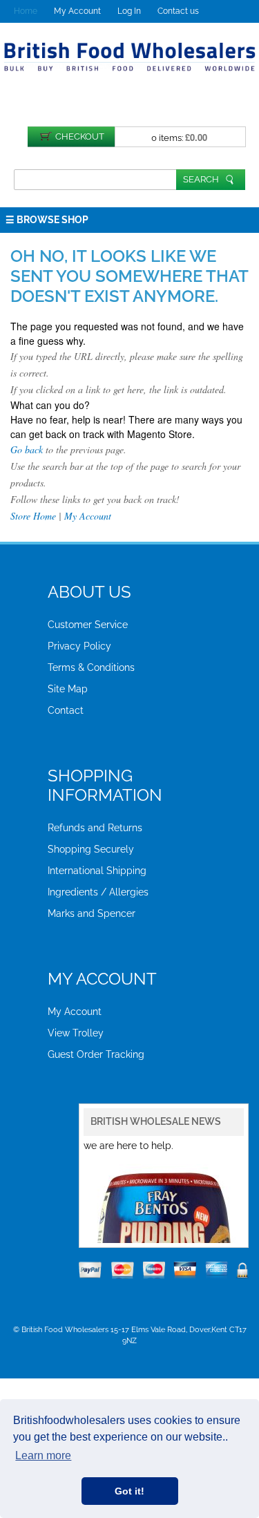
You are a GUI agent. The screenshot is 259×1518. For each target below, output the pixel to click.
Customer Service (88, 624)
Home (25, 11)
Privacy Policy (79, 646)
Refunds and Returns (95, 827)
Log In (129, 11)
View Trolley (76, 1032)
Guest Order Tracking (96, 1054)
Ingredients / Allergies (98, 892)
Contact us (178, 11)
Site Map (68, 688)
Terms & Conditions (91, 667)
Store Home (33, 515)
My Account (77, 11)
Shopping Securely (91, 849)
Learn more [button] (43, 1455)
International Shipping (97, 870)
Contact (66, 710)
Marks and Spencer (91, 913)
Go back (26, 449)
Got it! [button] (129, 1491)
